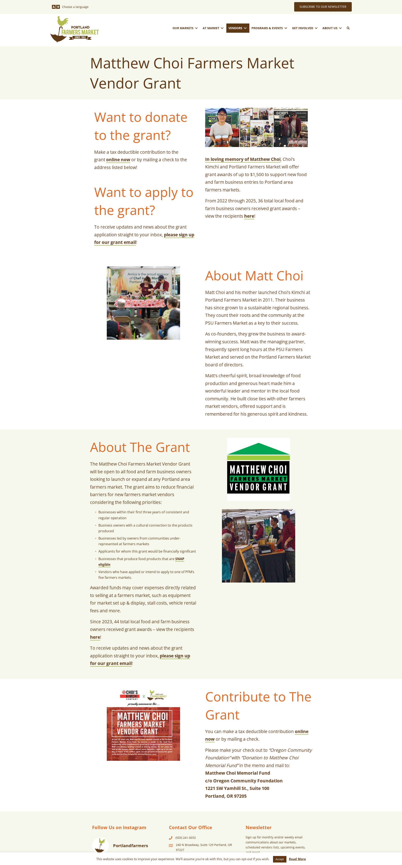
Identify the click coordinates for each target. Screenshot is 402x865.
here (249, 216)
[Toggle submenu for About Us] (340, 28)
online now (118, 159)
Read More (297, 859)
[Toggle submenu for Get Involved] (316, 28)
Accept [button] (280, 859)
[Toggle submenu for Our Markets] (196, 28)
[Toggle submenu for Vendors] (245, 28)
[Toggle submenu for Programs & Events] (285, 28)
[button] (348, 28)
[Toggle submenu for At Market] (222, 28)
